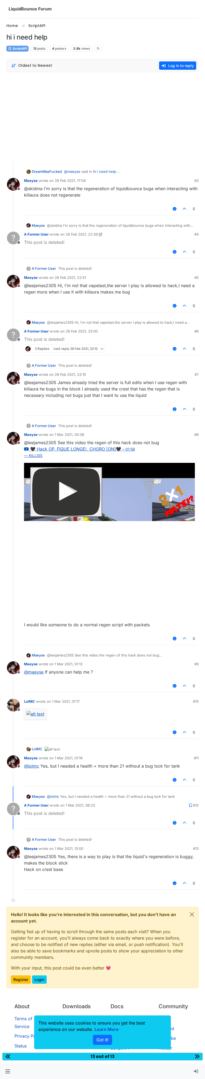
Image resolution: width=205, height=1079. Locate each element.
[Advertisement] (102, 115)
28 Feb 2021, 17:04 (70, 180)
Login (39, 979)
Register (20, 979)
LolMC (29, 701)
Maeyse (31, 180)
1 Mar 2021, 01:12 (68, 664)
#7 (197, 374)
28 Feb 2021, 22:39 (82, 234)
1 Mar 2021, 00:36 (69, 434)
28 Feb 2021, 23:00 (82, 331)
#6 (196, 331)
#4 (196, 234)
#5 (196, 277)
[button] (7, 1071)
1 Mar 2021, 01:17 (66, 701)
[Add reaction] (174, 209)
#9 (196, 664)
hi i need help (104, 171)
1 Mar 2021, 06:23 (80, 805)
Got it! (102, 1039)
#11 (196, 758)
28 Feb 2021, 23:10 (70, 374)
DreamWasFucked (47, 171)
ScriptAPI (19, 48)
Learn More (106, 1029)
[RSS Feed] (98, 49)
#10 (196, 701)
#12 (196, 805)
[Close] (192, 914)
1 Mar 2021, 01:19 (68, 758)
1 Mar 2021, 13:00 (69, 848)
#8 (196, 434)
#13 (196, 848)
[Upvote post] (185, 209)
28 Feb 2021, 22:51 (70, 277)
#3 (196, 180)
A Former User (36, 234)
